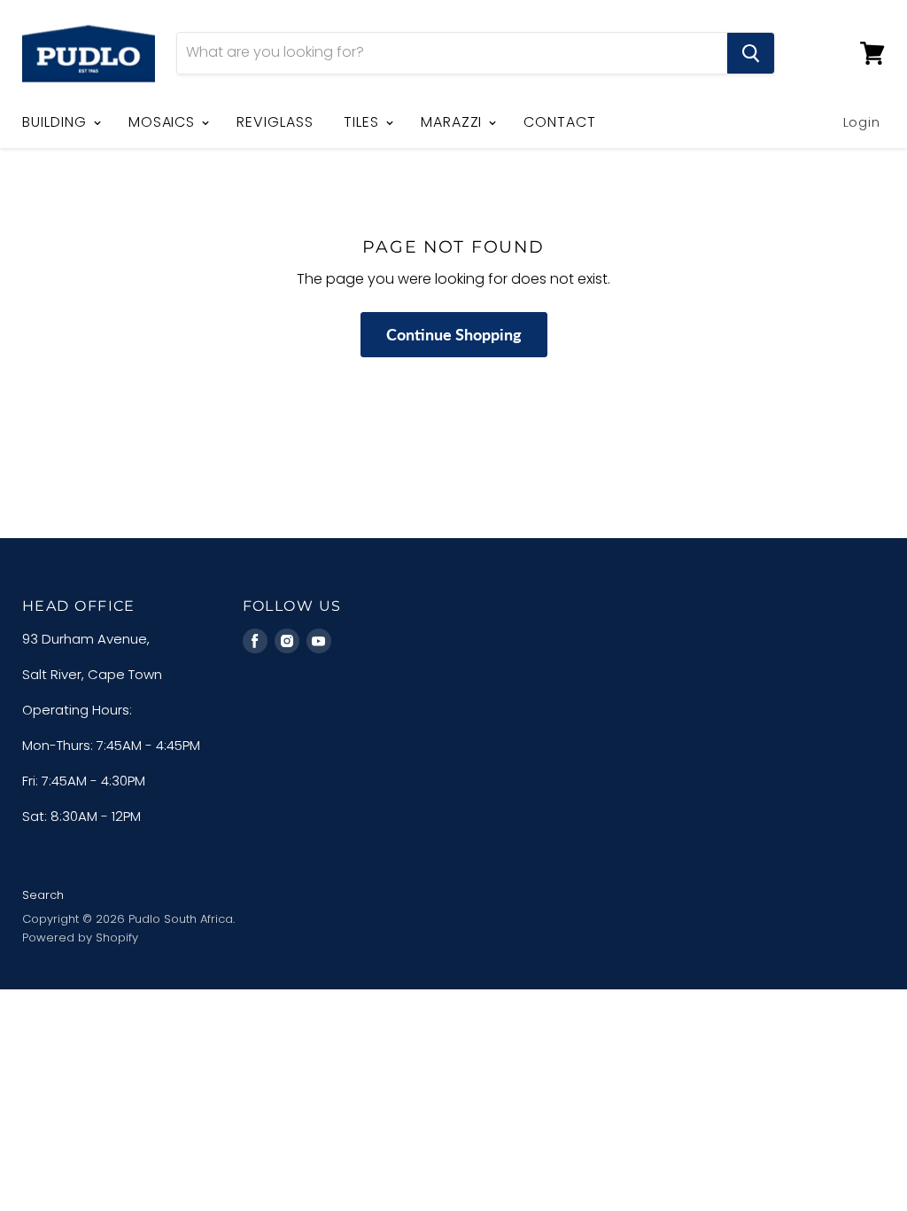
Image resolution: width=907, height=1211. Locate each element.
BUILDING (56, 122)
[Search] (750, 53)
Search (43, 895)
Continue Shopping (454, 334)
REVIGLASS (275, 122)
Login (862, 122)
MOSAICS (164, 122)
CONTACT (559, 122)
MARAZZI (454, 122)
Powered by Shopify (80, 937)
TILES (364, 122)
